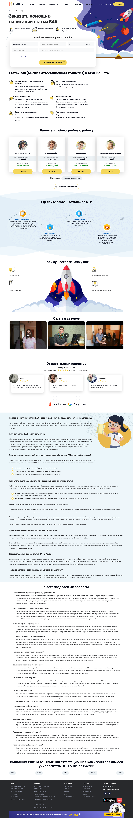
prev (55, 398)
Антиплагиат (77, 4)
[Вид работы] (25, 45)
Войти (120, 4)
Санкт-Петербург (88, 786)
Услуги (32, 4)
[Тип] (88, 45)
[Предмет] (53, 45)
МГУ (12, 773)
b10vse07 (73, 814)
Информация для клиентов (43, 799)
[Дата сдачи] (25, 51)
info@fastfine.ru (108, 786)
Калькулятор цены (112, 814)
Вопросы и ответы (40, 791)
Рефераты (14, 794)
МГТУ (120, 773)
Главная (11, 11)
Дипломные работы (17, 789)
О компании (68, 786)
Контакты (89, 4)
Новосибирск (87, 789)
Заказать (42, 4)
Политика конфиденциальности (44, 796)
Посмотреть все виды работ (68, 187)
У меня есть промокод (20, 56)
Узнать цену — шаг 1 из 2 (53, 62)
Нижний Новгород (89, 796)
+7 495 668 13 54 (105, 4)
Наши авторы (53, 4)
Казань (85, 794)
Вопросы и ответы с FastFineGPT (44, 807)
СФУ (65, 773)
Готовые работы (39, 804)
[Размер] (75, 45)
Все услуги (14, 796)
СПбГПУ (92, 773)
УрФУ (39, 773)
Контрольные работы (18, 786)
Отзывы (65, 4)
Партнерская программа (41, 786)
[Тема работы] (66, 51)
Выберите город (69, 796)
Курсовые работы (16, 791)
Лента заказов (38, 802)
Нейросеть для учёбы (18, 799)
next (78, 398)
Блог (65, 794)
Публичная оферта (40, 794)
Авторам (66, 791)
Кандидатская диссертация (72, 178)
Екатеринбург (87, 791)
